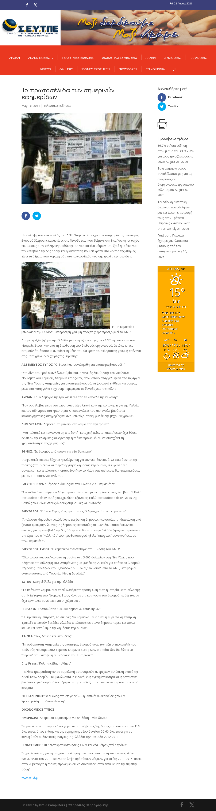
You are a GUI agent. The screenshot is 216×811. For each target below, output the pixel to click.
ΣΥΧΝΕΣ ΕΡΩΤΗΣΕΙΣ (95, 69)
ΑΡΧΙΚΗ (14, 57)
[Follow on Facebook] (27, 5)
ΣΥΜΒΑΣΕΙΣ (172, 57)
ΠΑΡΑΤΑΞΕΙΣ (198, 57)
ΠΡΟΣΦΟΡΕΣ (128, 69)
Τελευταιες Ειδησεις (57, 106)
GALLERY (66, 69)
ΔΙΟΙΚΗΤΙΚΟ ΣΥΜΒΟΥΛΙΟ (119, 57)
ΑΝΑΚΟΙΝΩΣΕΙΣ (39, 57)
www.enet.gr (30, 777)
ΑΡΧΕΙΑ (151, 57)
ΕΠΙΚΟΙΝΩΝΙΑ (155, 69)
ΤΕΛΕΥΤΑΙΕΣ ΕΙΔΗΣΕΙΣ (78, 57)
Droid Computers (52, 805)
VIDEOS (45, 69)
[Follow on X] (35, 5)
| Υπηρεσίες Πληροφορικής (87, 805)
